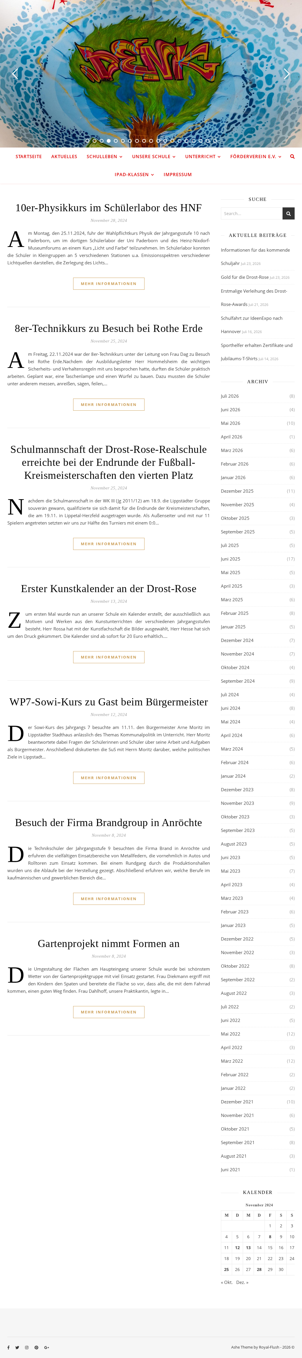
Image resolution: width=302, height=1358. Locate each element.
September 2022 (238, 979)
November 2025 (237, 504)
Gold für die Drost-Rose (245, 277)
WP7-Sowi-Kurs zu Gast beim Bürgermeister (108, 702)
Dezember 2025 (237, 491)
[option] (151, 74)
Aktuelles (64, 156)
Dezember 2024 (237, 640)
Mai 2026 (230, 423)
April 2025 (231, 586)
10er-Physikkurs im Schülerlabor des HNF (108, 208)
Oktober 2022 (235, 966)
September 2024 (238, 681)
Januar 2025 (233, 627)
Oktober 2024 (235, 667)
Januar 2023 (233, 925)
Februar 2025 (235, 613)
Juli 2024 (230, 694)
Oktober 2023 (235, 817)
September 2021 (238, 1142)
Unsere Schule (151, 156)
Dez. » (242, 1282)
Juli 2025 (230, 545)
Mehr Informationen (109, 283)
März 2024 (232, 749)
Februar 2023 (235, 912)
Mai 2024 (230, 722)
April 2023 (231, 884)
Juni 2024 (230, 708)
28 (259, 1269)
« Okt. (227, 1282)
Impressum (178, 174)
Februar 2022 (235, 1074)
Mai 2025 (230, 572)
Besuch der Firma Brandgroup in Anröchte (108, 822)
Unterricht (200, 156)
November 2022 (237, 952)
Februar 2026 (235, 464)
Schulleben (102, 156)
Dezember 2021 (237, 1102)
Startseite (29, 156)
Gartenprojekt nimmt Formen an (109, 943)
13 (248, 1247)
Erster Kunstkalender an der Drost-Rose (108, 588)
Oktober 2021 (235, 1129)
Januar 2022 (233, 1088)
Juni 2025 (230, 559)
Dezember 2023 (237, 789)
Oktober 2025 (235, 518)
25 (226, 1269)
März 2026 (232, 450)
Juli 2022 (230, 1007)
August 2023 (234, 844)
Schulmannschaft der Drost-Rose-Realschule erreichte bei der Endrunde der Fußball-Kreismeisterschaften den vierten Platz (108, 462)
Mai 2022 (230, 1034)
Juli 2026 (230, 396)
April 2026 (231, 437)
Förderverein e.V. (253, 156)
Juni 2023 (230, 857)
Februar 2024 (235, 762)
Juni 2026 (230, 409)
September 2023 (238, 830)
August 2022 (234, 993)
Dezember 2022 (237, 939)
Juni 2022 (230, 1020)
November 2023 (237, 803)
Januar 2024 (233, 776)
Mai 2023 (230, 871)
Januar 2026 (233, 477)
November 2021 (237, 1115)
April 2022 (231, 1047)
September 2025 (238, 532)
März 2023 (232, 898)
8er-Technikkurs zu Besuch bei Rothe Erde (109, 328)
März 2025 (232, 599)
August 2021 (234, 1156)
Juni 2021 (230, 1169)
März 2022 (232, 1061)
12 (237, 1247)
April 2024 (231, 735)
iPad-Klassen (132, 174)
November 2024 (237, 654)
